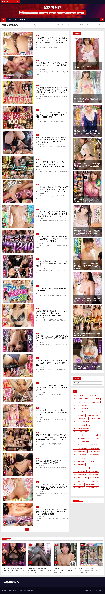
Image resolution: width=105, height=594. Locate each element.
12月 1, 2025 (41, 169)
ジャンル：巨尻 (91, 461)
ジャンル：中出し (34, 13)
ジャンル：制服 (94, 448)
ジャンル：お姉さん (94, 402)
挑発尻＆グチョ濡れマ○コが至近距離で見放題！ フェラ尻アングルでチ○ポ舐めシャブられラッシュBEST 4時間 (51, 139)
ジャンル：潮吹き (79, 471)
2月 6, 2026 (41, 94)
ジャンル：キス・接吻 (94, 412)
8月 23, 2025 (41, 268)
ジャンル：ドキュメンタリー (81, 421)
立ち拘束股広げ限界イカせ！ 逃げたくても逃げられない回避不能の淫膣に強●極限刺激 (52, 263)
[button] (98, 19)
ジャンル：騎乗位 (92, 487)
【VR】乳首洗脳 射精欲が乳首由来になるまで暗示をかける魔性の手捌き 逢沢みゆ (13, 570)
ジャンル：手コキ (79, 464)
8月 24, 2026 (7, 573)
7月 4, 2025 (41, 293)
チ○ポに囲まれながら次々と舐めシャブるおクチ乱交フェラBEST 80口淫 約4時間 (51, 65)
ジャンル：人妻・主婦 (71, 13)
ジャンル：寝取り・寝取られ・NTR (83, 458)
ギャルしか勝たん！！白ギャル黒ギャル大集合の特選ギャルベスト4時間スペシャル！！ (52, 412)
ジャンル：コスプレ (93, 415)
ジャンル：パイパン (79, 438)
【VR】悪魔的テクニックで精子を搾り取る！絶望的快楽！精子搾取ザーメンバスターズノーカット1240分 (52, 239)
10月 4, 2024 (41, 516)
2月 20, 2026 (41, 70)
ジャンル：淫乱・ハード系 (81, 468)
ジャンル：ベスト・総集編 (81, 441)
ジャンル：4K (92, 395)
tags (9, 19)
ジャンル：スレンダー (80, 418)
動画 (37, 35)
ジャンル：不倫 (79, 445)
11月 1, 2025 (41, 218)
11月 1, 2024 (41, 442)
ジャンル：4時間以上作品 (81, 398)
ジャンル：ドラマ (79, 425)
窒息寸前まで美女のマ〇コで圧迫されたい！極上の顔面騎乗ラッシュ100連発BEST (51, 363)
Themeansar (30, 590)
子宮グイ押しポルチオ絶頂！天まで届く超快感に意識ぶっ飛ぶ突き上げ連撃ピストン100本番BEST (51, 487)
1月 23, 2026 (41, 119)
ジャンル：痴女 (94, 474)
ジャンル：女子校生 (80, 454)
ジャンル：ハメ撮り (80, 435)
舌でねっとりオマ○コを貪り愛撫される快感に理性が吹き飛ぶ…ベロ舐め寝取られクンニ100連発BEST (51, 511)
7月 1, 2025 (41, 318)
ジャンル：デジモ (94, 418)
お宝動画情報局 (52, 7)
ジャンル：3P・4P (79, 395)
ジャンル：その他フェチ (80, 405)
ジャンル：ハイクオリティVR (82, 428)
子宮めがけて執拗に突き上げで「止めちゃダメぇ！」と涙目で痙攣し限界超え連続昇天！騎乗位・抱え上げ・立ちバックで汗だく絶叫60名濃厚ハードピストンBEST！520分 (51, 216)
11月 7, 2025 (41, 194)
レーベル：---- (79, 491)
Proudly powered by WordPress (9, 590)
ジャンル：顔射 (79, 487)
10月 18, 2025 (41, 243)
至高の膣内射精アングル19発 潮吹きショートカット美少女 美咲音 (65, 569)
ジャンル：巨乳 (52, 13)
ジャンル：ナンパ (92, 425)
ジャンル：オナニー (79, 412)
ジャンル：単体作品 (43, 13)
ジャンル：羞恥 (79, 484)
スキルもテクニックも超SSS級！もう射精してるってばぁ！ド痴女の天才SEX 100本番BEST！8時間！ (51, 114)
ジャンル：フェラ (93, 438)
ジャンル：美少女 (92, 481)
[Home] (3, 20)
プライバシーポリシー (19, 19)
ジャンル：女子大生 (94, 451)
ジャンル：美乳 (79, 481)
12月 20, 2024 (41, 367)
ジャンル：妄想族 (93, 454)
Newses (23, 590)
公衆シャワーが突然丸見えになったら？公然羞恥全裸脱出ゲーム (90, 569)
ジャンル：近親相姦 (92, 484)
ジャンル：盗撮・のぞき (81, 477)
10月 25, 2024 (41, 465)
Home (87, 590)
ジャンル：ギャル (79, 415)
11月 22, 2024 (41, 392)
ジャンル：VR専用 (79, 402)
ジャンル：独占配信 (61, 13)
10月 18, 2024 (41, 491)
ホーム (28, 25)
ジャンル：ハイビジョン (24, 13)
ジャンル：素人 (95, 477)
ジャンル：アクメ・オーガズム (82, 408)
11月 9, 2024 (41, 417)
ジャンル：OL (95, 398)
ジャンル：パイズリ (95, 435)
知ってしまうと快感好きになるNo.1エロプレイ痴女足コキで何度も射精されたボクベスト (51, 387)
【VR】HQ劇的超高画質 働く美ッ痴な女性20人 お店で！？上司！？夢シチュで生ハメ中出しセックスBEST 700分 (52, 313)
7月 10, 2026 (41, 45)
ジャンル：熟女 (80, 13)
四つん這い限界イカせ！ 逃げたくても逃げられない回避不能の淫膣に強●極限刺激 (52, 338)
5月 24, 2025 (41, 342)
